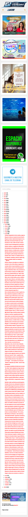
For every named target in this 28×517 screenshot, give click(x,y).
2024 (5, 220)
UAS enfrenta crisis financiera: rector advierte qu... (14, 413)
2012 (5, 198)
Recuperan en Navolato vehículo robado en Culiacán (14, 471)
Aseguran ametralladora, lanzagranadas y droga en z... (14, 380)
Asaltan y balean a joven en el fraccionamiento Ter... (14, 268)
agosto (6, 477)
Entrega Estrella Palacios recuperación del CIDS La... (15, 458)
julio (6, 475)
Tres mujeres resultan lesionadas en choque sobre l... (14, 305)
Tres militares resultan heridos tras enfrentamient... (14, 303)
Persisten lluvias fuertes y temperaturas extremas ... (14, 284)
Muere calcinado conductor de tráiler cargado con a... (15, 292)
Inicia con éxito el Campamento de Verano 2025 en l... (15, 449)
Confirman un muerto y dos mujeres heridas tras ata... (15, 399)
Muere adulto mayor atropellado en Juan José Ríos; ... (15, 425)
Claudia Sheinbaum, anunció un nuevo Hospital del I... (14, 357)
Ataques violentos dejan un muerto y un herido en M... (15, 467)
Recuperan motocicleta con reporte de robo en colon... (15, 329)
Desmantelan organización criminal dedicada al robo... (15, 331)
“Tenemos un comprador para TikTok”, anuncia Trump (14, 362)
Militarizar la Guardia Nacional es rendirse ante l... (14, 447)
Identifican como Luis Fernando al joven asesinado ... (14, 321)
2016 (5, 206)
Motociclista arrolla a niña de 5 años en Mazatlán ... (14, 344)
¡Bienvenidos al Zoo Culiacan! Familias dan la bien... (14, 240)
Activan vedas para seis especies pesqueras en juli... (14, 397)
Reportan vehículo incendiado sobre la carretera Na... (15, 469)
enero (6, 224)
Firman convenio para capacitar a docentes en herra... (15, 434)
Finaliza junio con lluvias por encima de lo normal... (14, 421)
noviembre (7, 482)
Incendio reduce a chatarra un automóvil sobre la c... (15, 255)
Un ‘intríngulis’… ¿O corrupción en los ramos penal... (14, 360)
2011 (5, 196)
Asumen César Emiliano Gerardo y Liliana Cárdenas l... (15, 428)
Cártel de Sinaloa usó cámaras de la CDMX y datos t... (14, 271)
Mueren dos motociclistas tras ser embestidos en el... (14, 340)
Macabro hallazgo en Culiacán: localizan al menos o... (15, 371)
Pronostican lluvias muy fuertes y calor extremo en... (14, 373)
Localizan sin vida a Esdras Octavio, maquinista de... (14, 264)
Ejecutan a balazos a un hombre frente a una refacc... (15, 319)
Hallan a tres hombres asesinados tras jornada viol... (14, 402)
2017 (5, 208)
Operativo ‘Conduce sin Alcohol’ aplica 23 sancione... (14, 462)
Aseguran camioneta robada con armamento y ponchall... (13, 260)
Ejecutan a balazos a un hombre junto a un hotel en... (15, 250)
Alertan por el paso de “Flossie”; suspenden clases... (14, 355)
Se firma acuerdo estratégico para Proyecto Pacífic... (14, 454)
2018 (5, 209)
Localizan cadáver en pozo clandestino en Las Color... (15, 266)
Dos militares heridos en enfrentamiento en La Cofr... (14, 395)
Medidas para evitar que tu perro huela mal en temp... (15, 327)
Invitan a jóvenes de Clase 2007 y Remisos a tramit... (14, 391)
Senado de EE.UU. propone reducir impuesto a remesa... (15, 275)
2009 (5, 193)
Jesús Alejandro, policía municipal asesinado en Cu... (14, 253)
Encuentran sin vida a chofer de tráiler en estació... (14, 242)
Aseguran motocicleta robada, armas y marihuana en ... (15, 269)
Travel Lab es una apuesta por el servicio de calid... (14, 460)
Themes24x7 (16, 505)
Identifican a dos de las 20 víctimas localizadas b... (14, 452)
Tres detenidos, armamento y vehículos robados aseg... (15, 257)
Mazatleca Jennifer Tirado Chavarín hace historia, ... (14, 252)
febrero (6, 226)
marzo (6, 228)
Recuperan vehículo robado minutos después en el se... (15, 239)
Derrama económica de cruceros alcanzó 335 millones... (15, 404)
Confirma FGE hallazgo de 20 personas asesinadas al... (15, 386)
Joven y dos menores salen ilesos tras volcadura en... (14, 338)
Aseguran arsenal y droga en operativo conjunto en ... (15, 375)
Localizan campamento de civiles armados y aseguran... (15, 235)
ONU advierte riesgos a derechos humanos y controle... (15, 312)
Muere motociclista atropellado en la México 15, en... (14, 293)
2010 (5, 195)
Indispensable (7, 364)
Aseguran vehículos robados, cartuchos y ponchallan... (15, 345)
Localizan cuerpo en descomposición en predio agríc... (15, 244)
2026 (5, 487)
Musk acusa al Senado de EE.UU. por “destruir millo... (14, 273)
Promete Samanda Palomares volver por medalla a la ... (15, 393)
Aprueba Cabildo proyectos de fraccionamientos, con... (15, 439)
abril (6, 230)
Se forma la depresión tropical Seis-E (11, 290)
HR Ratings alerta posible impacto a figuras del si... (14, 297)
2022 (5, 217)
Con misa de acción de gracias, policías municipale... (14, 301)
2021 (5, 215)
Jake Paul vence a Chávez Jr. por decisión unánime (14, 279)
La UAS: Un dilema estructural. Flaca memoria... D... (14, 358)
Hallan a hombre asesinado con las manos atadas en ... (15, 349)
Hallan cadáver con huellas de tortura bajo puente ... (15, 316)
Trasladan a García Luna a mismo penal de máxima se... (15, 384)
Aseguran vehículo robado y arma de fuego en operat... (15, 465)
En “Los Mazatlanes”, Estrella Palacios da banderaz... (15, 450)
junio (6, 233)
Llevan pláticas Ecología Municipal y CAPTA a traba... (15, 408)
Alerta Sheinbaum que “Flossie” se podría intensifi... (14, 334)
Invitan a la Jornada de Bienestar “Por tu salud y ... (14, 412)
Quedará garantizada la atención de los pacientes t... (14, 406)
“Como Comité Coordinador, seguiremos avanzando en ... (15, 415)
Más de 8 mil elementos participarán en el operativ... (14, 417)
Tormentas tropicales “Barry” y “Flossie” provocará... (14, 310)
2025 (5, 222)
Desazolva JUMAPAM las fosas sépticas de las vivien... (15, 308)
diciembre (7, 484)
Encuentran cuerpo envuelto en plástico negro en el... (15, 282)
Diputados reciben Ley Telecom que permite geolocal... (15, 382)
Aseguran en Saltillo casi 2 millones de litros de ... (14, 351)
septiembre (7, 479)
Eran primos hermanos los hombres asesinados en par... (15, 441)
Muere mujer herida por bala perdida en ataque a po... (15, 286)
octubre (6, 481)
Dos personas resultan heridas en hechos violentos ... (14, 318)
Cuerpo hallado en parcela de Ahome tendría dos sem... (15, 400)
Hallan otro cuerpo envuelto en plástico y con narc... (14, 299)
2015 (5, 204)
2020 (5, 213)
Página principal (5, 509)
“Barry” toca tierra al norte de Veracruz (12, 342)
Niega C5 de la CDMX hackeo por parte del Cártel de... (15, 281)
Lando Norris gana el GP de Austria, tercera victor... (14, 295)
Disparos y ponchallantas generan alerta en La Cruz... (15, 387)
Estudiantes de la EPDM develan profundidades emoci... (15, 389)
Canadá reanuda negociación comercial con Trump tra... (15, 353)
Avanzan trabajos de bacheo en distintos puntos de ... (15, 445)
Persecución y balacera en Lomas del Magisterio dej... (15, 443)
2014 (5, 202)
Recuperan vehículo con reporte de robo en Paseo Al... (15, 237)
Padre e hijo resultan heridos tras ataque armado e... (14, 336)
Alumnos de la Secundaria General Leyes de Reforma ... (15, 436)
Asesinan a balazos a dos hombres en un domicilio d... (14, 262)
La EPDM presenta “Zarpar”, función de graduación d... (15, 438)
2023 (5, 219)
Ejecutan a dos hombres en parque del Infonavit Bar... (15, 430)
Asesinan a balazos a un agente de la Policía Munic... (14, 246)
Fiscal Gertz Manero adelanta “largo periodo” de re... (14, 325)
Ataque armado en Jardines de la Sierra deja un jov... (15, 370)
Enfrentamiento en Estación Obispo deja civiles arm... (14, 248)
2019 (5, 211)
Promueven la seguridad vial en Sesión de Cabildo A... (14, 456)
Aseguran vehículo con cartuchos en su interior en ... (14, 473)
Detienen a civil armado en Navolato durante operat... (15, 463)
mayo (6, 231)
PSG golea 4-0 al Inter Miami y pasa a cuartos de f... (14, 323)
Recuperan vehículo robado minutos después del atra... (15, 347)
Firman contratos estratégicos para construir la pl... (14, 423)
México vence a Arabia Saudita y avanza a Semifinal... (15, 277)
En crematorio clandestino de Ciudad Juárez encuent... (15, 366)
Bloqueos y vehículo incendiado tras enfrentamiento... (15, 306)
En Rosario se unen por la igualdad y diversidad (13, 314)
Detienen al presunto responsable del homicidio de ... (14, 419)
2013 (5, 200)
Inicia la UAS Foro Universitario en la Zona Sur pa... (14, 426)
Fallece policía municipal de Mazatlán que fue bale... (14, 432)
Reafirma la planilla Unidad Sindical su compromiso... (14, 377)
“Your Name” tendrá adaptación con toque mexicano (14, 368)
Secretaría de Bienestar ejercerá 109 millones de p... (14, 410)
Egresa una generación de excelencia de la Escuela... (14, 332)
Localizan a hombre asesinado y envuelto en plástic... (14, 288)
